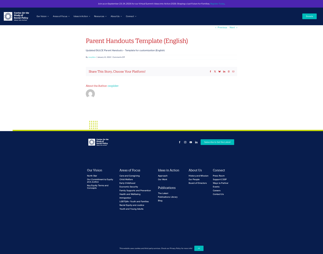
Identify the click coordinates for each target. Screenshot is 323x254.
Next (232, 27)
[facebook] (180, 142)
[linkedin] (196, 142)
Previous (222, 27)
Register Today (217, 4)
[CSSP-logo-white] (16, 13)
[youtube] (191, 142)
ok (199, 248)
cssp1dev (92, 57)
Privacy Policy (175, 248)
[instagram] (185, 142)
